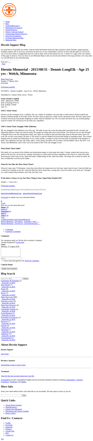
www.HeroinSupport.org (32, 193)
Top (2, 439)
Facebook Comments (13, 231)
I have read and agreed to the (21, 261)
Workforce (13, 382)
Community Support (8, 309)
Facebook (8, 425)
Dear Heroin (5, 285)
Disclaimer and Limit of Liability (17, 411)
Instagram (8, 427)
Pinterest (8, 429)
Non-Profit (5, 354)
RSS (7, 433)
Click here (4, 197)
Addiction (4, 334)
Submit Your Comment (9, 269)
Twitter (8, 423)
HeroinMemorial (24, 219)
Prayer (3, 293)
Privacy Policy (10, 413)
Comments (9, 229)
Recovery (4, 321)
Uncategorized (6, 338)
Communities (70, 380)
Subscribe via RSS (8, 283)
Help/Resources (11, 407)
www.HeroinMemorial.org (11, 193)
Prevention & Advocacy (9, 317)
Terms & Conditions (32, 261)
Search (25, 278)
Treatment (4, 330)
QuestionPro (5, 380)
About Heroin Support (13, 405)
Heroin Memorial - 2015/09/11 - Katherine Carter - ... (20, 222)
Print (3, 64)
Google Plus (9, 431)
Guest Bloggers (6, 313)
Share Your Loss (7, 79)
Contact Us (9, 435)
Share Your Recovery (8, 305)
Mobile (23, 382)
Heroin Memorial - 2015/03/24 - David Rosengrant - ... (20, 224)
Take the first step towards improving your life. (17, 376)
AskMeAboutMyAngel (9, 219)
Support (4, 326)
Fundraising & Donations (10, 281)
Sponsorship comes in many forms (13, 365)
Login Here (20, 242)
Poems (3, 289)
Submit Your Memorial (13, 409)
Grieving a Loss (6, 301)
